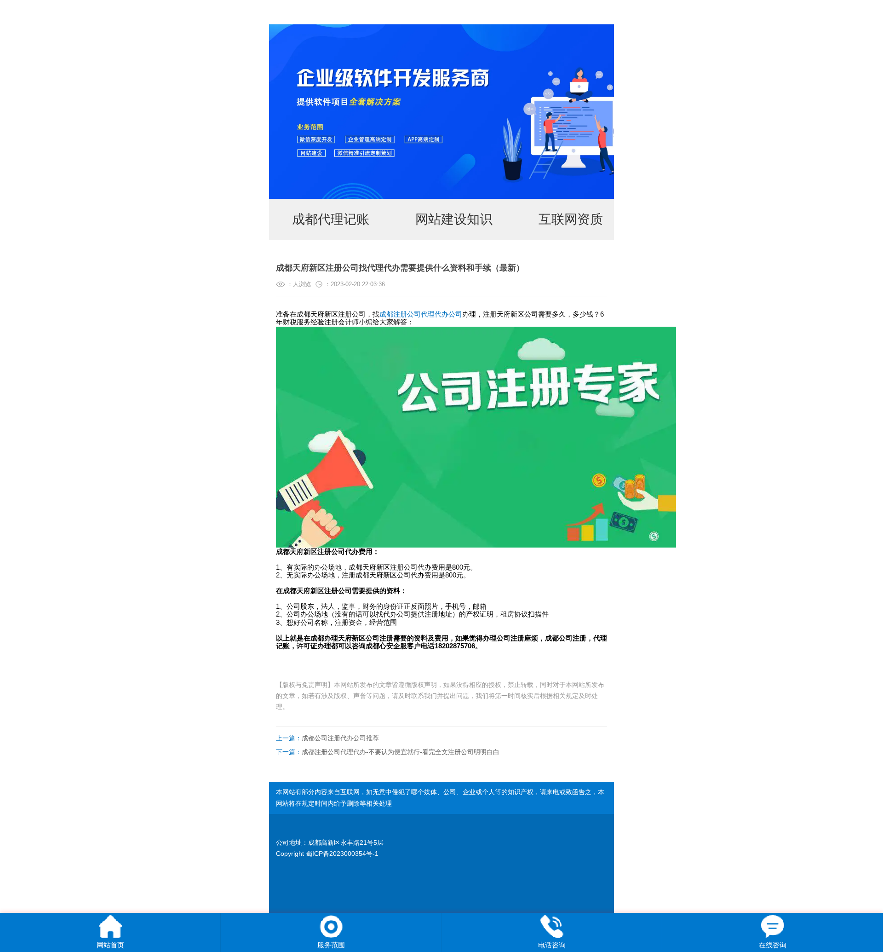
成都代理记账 (330, 219)
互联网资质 (571, 219)
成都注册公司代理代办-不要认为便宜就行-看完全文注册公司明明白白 (387, 752)
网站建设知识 (454, 219)
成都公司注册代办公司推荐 (327, 738)
